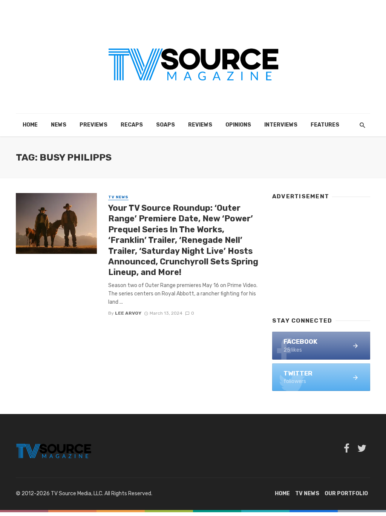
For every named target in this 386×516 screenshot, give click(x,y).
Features (325, 125)
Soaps (165, 125)
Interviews (280, 125)
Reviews (200, 125)
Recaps (132, 125)
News (58, 125)
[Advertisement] (321, 255)
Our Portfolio (346, 493)
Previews (93, 125)
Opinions (238, 125)
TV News (118, 197)
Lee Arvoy (128, 313)
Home (30, 125)
